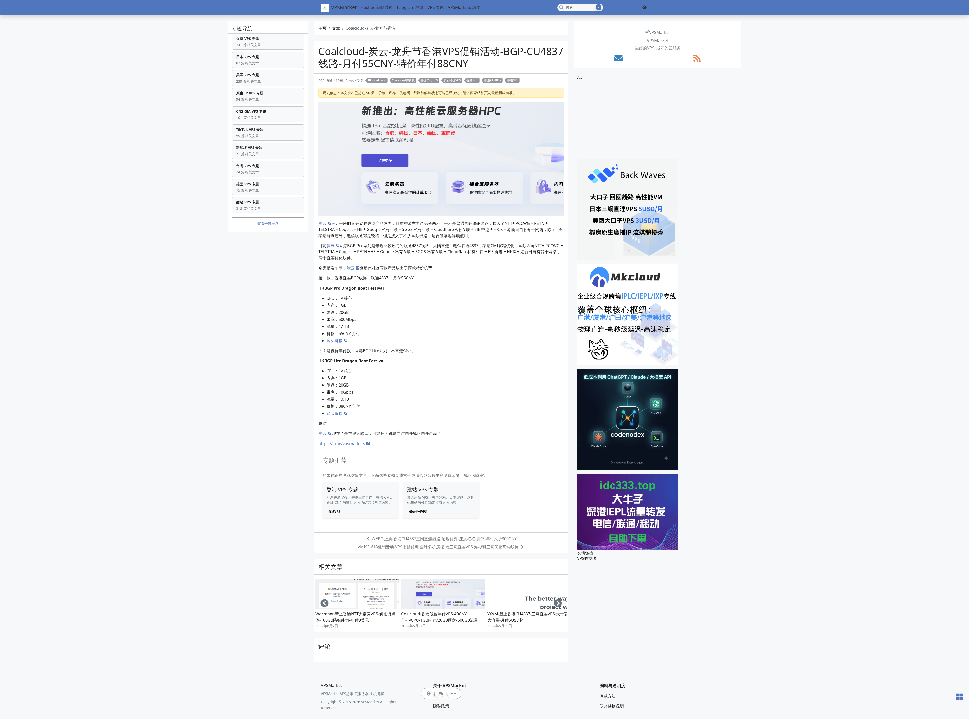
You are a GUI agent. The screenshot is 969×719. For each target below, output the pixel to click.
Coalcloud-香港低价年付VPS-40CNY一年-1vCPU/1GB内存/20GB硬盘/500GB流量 (439, 617)
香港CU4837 (492, 80)
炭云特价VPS (452, 80)
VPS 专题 (435, 7)
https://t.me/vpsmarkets (341, 443)
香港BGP (472, 80)
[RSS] (697, 58)
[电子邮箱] (618, 58)
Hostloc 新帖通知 (376, 7)
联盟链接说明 (612, 706)
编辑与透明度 (612, 685)
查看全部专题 (268, 223)
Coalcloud (379, 80)
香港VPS (512, 80)
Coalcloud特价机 (403, 80)
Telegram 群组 (409, 7)
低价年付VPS (429, 80)
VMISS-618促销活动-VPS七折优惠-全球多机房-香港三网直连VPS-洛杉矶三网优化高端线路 (438, 547)
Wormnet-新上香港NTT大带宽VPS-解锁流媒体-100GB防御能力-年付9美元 (355, 617)
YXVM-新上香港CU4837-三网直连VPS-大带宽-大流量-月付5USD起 (528, 617)
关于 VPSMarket (449, 685)
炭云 (322, 223)
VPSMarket (344, 7)
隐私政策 (441, 706)
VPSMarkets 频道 (464, 7)
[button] (644, 7)
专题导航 (242, 28)
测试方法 (608, 696)
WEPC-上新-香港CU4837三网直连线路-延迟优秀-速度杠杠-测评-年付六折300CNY (444, 539)
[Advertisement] (657, 119)
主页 (322, 28)
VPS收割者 (587, 558)
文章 (336, 28)
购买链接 (335, 340)
